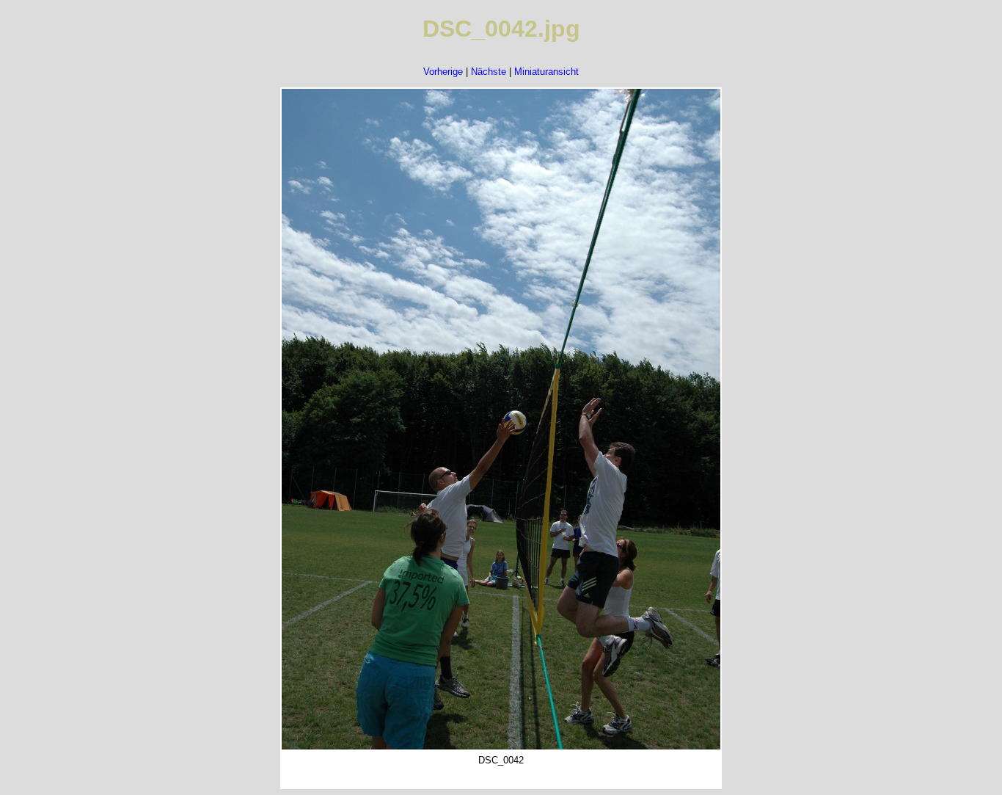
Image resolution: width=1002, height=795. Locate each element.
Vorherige (443, 71)
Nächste (488, 71)
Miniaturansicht (546, 71)
